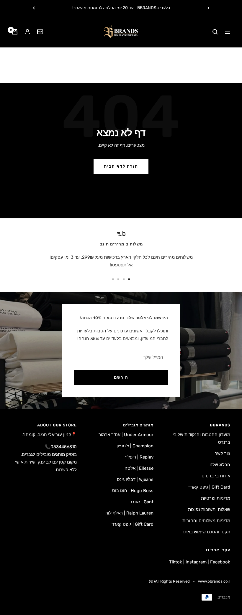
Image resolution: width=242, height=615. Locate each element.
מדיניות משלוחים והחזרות (206, 520)
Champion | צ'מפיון (135, 446)
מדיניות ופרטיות (215, 498)
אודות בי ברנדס (216, 476)
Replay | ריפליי (139, 457)
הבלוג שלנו (220, 464)
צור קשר (222, 453)
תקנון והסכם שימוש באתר (206, 532)
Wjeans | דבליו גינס (135, 479)
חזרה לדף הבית (121, 166)
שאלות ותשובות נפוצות (209, 509)
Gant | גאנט (142, 501)
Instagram (196, 562)
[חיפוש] (215, 31)
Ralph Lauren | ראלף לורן (128, 513)
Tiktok (175, 562)
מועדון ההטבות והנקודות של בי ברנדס (201, 438)
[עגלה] (15, 31)
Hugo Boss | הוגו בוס (132, 490)
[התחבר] (27, 31)
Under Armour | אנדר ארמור (126, 434)
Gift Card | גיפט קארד (209, 487)
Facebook (220, 562)
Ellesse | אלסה (139, 468)
